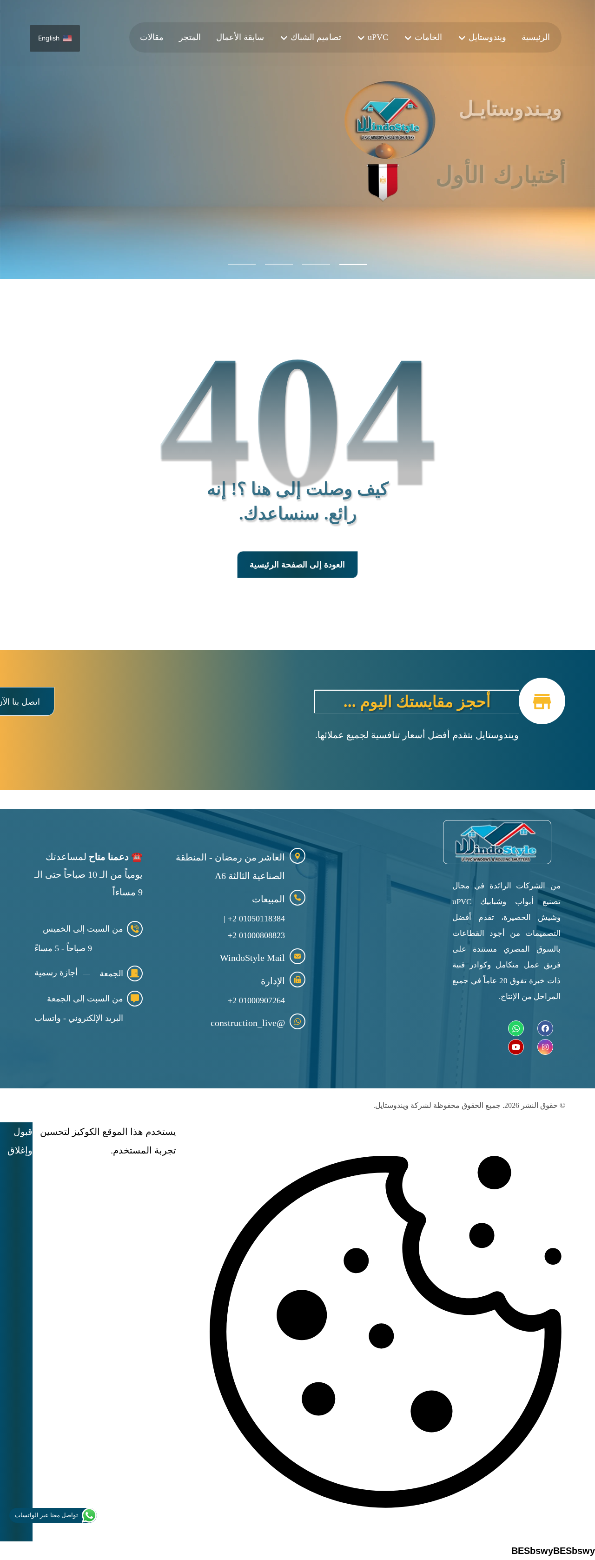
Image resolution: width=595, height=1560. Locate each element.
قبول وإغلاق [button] (20, 1141)
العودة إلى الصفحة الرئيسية (297, 564)
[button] (545, 1028)
